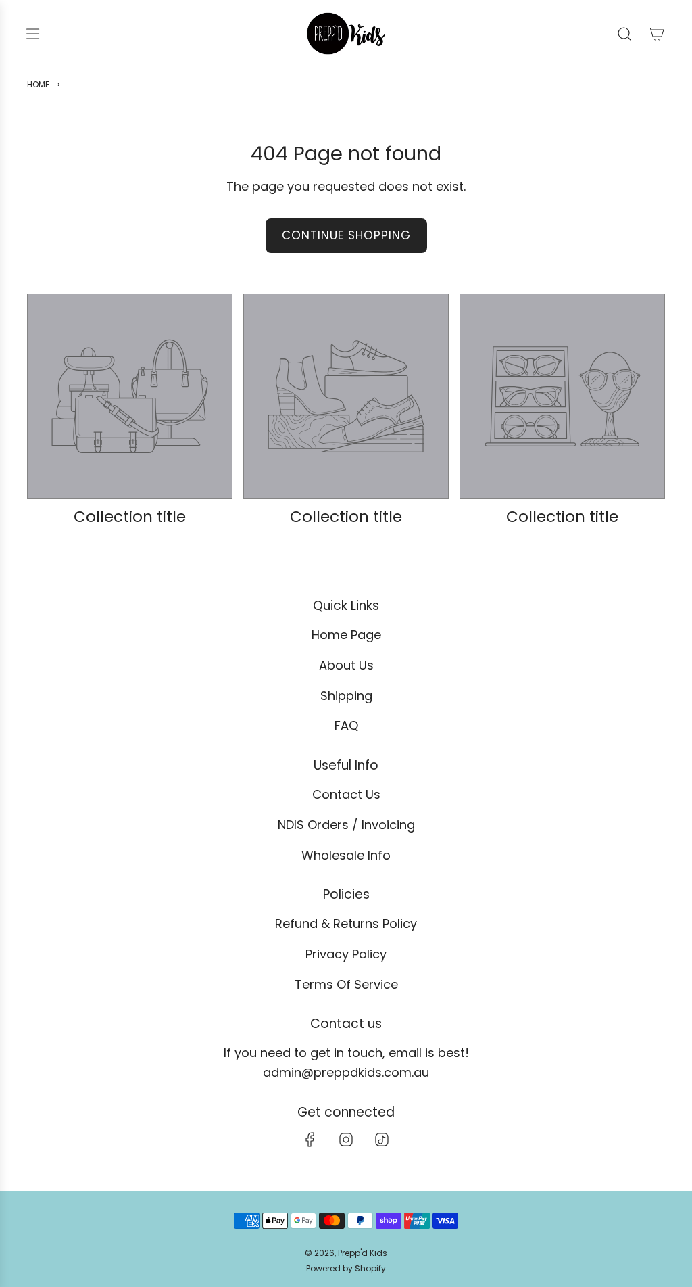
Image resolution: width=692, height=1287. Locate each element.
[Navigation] (32, 34)
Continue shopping (346, 235)
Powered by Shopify (346, 1268)
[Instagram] (346, 1139)
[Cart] (657, 34)
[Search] (624, 34)
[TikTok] (382, 1139)
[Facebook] (310, 1139)
